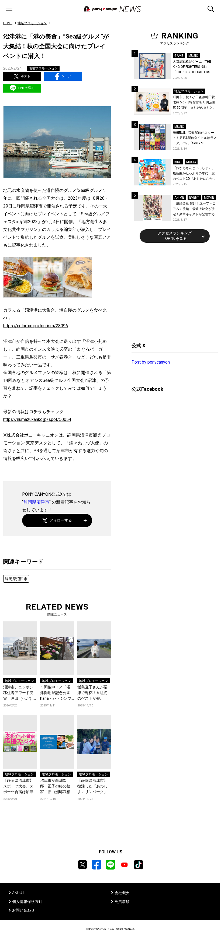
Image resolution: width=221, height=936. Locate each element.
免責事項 (122, 901)
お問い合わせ (23, 910)
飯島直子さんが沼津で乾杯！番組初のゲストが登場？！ (92, 693)
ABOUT (18, 893)
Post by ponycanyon (151, 362)
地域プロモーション (32, 23)
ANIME (179, 197)
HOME (7, 23)
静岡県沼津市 (36, 502)
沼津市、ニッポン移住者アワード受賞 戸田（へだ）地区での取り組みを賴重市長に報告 (18, 693)
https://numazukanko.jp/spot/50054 (37, 419)
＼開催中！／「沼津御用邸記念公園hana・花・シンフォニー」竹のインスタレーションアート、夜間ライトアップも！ (55, 693)
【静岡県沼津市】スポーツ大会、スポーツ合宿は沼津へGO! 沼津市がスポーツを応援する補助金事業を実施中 (19, 786)
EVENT (194, 197)
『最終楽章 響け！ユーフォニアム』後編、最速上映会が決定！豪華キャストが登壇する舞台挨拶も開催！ (194, 209)
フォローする (60, 520)
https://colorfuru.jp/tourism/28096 (35, 325)
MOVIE (209, 197)
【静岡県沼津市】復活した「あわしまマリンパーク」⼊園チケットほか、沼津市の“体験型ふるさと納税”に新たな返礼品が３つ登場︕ (93, 786)
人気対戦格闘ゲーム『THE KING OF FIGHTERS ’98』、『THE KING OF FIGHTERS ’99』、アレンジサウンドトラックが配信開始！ (194, 67)
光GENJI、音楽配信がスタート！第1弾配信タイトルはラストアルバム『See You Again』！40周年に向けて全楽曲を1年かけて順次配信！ (195, 138)
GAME (178, 56)
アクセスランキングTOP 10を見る (175, 236)
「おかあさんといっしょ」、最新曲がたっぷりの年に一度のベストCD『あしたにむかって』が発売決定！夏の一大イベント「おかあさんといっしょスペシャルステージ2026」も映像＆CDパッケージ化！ (194, 173)
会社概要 (122, 893)
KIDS (177, 162)
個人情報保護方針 (27, 901)
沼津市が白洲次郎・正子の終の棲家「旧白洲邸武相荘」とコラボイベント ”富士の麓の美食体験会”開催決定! (56, 786)
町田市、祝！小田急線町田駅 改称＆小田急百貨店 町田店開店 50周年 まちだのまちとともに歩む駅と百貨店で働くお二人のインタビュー (194, 103)
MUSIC (193, 56)
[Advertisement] (172, 291)
